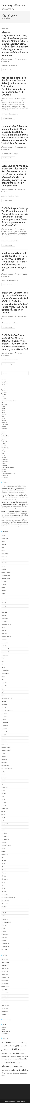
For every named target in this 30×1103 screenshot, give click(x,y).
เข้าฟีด (3, 1029)
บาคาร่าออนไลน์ (5, 448)
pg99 (3, 453)
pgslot (3, 397)
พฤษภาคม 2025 (5, 1005)
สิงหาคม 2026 (5, 959)
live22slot (4, 457)
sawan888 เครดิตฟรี (6, 747)
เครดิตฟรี (4, 913)
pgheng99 (4, 682)
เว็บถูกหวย (4, 925)
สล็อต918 (10, 104)
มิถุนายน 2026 (5, 965)
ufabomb (4, 802)
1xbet (3, 547)
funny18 (4, 609)
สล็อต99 (16, 104)
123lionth (4, 535)
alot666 (3, 566)
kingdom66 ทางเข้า (6, 636)
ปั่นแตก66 (4, 469)
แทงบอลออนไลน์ (6, 943)
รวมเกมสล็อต (16, 101)
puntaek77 (4, 716)
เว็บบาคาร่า (4, 471)
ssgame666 (4, 784)
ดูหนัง (3, 821)
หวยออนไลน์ (5, 477)
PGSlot (15, 1049)
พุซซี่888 (4, 444)
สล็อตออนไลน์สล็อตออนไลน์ (9, 235)
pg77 (3, 679)
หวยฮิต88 (4, 910)
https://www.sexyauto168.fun (9, 400)
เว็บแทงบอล (4, 937)
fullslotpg (4, 455)
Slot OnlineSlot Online (7, 768)
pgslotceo (4, 701)
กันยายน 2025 (5, 993)
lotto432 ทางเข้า (5, 649)
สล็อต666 (15, 103)
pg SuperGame (5, 673)
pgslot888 (4, 414)
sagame (3, 738)
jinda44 (3, 389)
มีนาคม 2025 (5, 1011)
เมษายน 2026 (5, 971)
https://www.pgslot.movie (8, 467)
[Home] (2, 18)
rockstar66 (4, 732)
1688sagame (5, 538)
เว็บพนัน (3, 928)
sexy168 (4, 756)
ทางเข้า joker (5, 424)
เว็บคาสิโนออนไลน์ (6, 922)
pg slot (3, 418)
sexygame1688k (5, 765)
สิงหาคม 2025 (5, 996)
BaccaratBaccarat (6, 575)
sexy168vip (4, 759)
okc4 (3, 661)
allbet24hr (4, 563)
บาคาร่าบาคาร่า (5, 836)
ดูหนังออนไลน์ (5, 422)
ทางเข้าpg (4, 827)
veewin (3, 811)
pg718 (3, 676)
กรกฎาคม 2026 (5, 962)
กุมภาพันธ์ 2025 (5, 1014)
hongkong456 (5, 621)
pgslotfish (25, 1050)
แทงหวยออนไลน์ (6, 946)
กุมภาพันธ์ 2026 (5, 977)
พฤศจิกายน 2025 (6, 986)
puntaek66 (4, 713)
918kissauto (4, 557)
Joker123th (4, 633)
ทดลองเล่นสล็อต (7, 101)
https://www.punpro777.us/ (8, 473)
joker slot (4, 426)
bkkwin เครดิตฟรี (6, 578)
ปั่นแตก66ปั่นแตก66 (6, 845)
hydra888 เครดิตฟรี (6, 624)
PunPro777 (8, 1053)
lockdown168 (5, 643)
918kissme (4, 560)
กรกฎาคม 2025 (5, 999)
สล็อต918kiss (5, 879)
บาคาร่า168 (4, 833)
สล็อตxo (4, 106)
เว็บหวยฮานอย (5, 934)
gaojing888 (4, 612)
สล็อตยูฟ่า (9, 106)
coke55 (3, 593)
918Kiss (9, 1042)
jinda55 (3, 627)
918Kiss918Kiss (5, 553)
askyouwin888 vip (6, 572)
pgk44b (3, 689)
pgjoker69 (4, 686)
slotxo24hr (4, 778)
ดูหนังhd (4, 463)
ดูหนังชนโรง (4, 465)
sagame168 (4, 741)
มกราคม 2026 (5, 980)
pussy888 (4, 399)
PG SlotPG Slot (5, 670)
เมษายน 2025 (5, 1008)
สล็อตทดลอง (4, 404)
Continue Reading (9, 70)
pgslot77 (4, 695)
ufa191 (3, 790)
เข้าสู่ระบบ (4, 1027)
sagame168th (5, 438)
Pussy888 (15, 1053)
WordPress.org (5, 1033)
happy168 (4, 615)
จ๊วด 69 (3, 818)
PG (2, 664)
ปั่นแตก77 (4, 848)
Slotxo (18, 1056)
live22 (7, 1050)
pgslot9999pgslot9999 (7, 698)
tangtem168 (5, 787)
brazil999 (4, 584)
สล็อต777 (21, 103)
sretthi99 (4, 781)
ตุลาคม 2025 (5, 990)
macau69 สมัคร (5, 655)
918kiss (3, 432)
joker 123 (4, 440)
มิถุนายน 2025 (5, 1002)
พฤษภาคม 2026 (5, 968)
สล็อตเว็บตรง (7, 18)
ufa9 (3, 796)
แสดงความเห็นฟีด (6, 1031)
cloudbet (4, 590)
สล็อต (22, 101)
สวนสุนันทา (4, 907)
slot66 (3, 387)
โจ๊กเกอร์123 (4, 428)
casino (3, 587)
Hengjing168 (5, 381)
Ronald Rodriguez (8, 59)
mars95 (3, 658)
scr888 (3, 753)
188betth (4, 420)
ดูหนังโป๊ (3, 406)
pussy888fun (5, 722)
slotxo (3, 775)
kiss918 (3, 416)
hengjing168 (5, 618)
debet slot (4, 597)
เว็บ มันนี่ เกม (5, 919)
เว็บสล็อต (7, 110)
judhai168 (4, 393)
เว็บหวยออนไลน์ (5, 475)
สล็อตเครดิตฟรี (18, 108)
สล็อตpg (21, 104)
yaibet (3, 814)
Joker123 (4, 1050)
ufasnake (4, 805)
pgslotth (3, 1053)
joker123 (4, 379)
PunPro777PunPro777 (7, 710)
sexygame (4, 762)
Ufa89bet (4, 793)
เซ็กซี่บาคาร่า (5, 916)
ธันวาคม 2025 (5, 983)
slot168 (3, 771)
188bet (3, 541)
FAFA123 (4, 603)
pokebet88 (4, 704)
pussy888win (5, 725)
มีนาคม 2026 (5, 974)
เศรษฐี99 (4, 940)
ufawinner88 (5, 808)
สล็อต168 (4, 103)
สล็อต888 (4, 104)
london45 (4, 646)
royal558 (4, 735)
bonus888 (4, 581)
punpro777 (4, 707)
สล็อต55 (10, 103)
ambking (4, 569)
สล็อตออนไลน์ (16, 106)
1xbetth (3, 408)
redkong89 (4, 728)
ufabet (3, 799)
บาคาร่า (3, 830)
